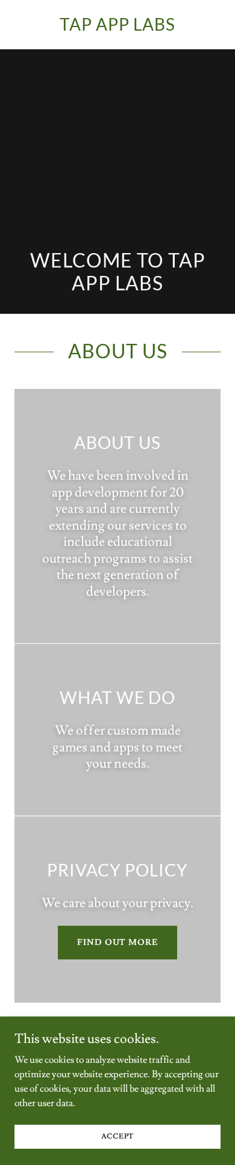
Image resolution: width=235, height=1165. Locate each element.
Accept (117, 1136)
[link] (117, 28)
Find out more (117, 942)
